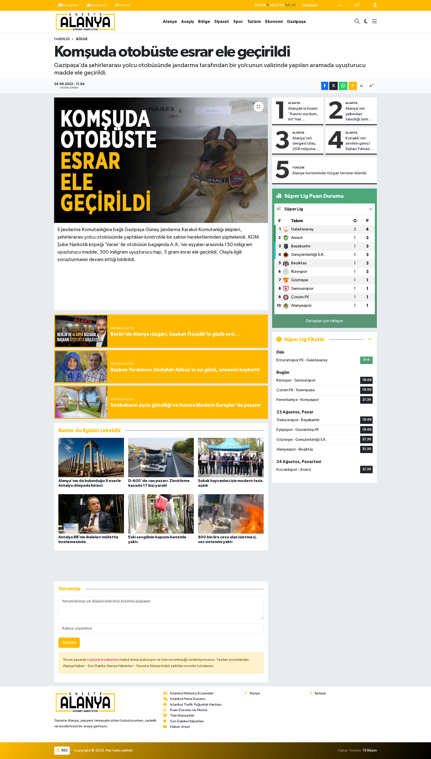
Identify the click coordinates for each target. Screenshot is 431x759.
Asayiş (187, 21)
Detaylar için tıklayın (324, 321)
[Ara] (357, 21)
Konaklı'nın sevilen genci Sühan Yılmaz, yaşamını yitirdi (359, 144)
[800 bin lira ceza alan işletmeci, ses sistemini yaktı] (231, 514)
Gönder (69, 643)
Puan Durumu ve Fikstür (189, 710)
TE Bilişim (369, 750)
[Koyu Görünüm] (366, 21)
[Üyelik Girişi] (373, 5)
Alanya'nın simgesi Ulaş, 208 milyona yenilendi (304, 144)
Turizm (254, 21)
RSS (64, 750)
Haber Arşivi (180, 727)
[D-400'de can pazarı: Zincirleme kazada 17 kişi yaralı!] (161, 457)
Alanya (170, 21)
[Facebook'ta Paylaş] (324, 86)
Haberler (62, 39)
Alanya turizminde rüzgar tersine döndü (329, 173)
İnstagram (70, 5)
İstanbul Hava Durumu (187, 699)
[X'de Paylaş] (333, 86)
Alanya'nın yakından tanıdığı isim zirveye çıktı (356, 114)
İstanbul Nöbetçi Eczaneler (192, 693)
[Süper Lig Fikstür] (370, 339)
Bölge (204, 21)
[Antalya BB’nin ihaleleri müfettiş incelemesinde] (91, 514)
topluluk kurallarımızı (103, 660)
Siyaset (221, 21)
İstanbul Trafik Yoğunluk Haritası (195, 704)
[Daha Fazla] (353, 86)
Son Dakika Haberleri (187, 721)
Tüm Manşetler (182, 715)
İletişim (320, 693)
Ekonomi (274, 21)
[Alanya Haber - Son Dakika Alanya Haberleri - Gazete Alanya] (85, 21)
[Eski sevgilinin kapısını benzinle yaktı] (161, 514)
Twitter (124, 5)
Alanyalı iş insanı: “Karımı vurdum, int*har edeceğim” (303, 114)
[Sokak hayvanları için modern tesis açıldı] (231, 457)
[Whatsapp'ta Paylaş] (343, 86)
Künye (255, 693)
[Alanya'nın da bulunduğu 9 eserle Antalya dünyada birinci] (91, 457)
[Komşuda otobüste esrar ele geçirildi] (161, 160)
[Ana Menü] (374, 21)
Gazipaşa (296, 21)
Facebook (99, 5)
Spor (238, 21)
